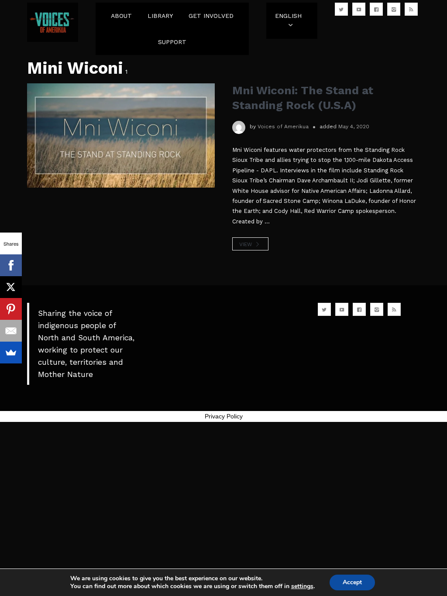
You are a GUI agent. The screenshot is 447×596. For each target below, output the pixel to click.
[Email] (11, 331)
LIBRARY (160, 15)
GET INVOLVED (211, 15)
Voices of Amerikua (283, 126)
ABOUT (121, 15)
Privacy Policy (224, 416)
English (288, 15)
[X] (11, 287)
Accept (352, 582)
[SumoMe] (11, 352)
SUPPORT (172, 41)
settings (302, 586)
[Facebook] (11, 265)
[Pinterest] (11, 309)
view (246, 244)
